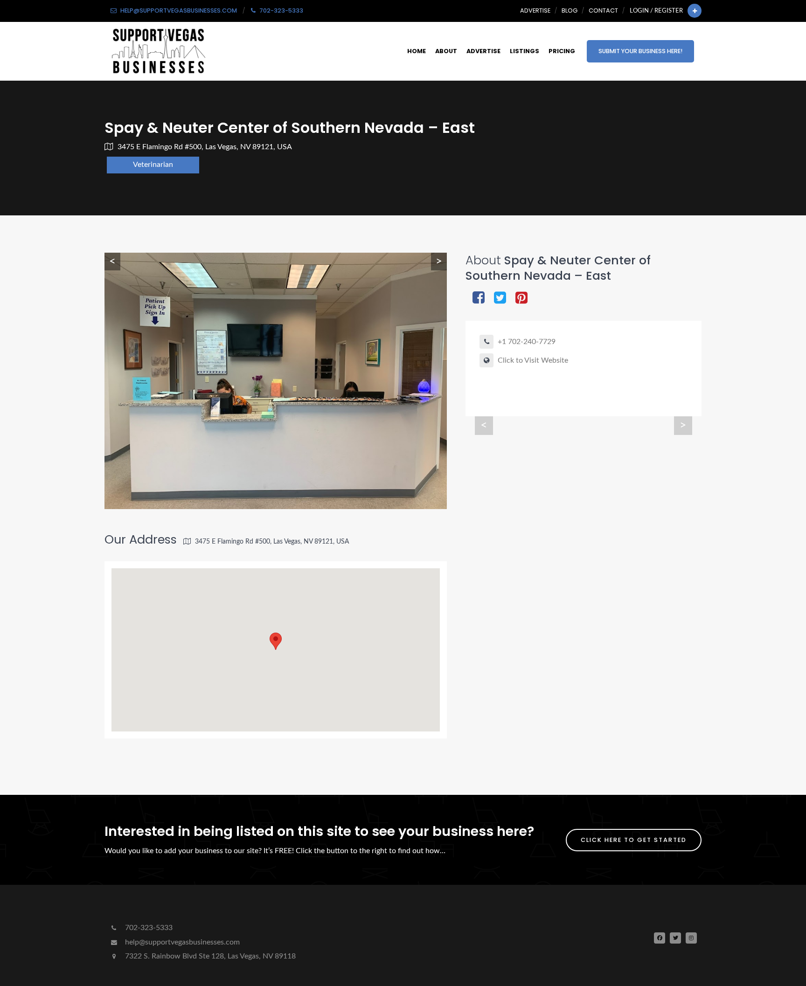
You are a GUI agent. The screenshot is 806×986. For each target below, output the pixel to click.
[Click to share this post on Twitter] (500, 298)
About (446, 51)
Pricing (562, 51)
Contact (603, 10)
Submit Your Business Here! (640, 51)
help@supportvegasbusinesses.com (181, 942)
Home (416, 51)
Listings (524, 51)
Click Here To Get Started (634, 840)
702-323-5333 (148, 927)
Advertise (535, 10)
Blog (569, 10)
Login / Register (656, 11)
